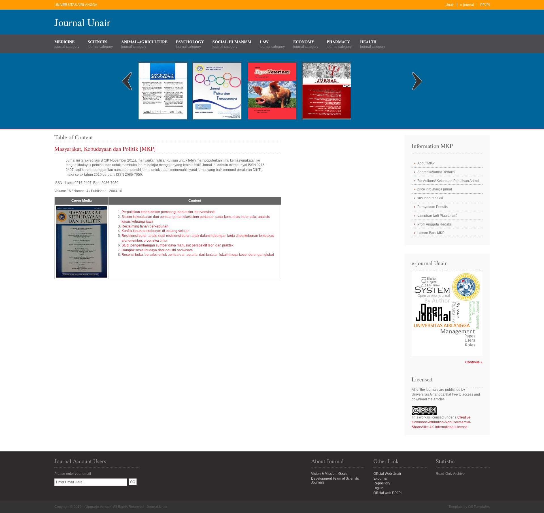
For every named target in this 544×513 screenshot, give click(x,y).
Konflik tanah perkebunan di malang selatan (156, 231)
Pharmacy (338, 42)
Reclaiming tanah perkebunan (145, 226)
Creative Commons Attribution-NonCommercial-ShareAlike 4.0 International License (441, 422)
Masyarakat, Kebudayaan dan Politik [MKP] (105, 149)
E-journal (380, 478)
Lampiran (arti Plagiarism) (437, 216)
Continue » (474, 362)
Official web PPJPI (387, 493)
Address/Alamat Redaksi (436, 172)
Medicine (64, 42)
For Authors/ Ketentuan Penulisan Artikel (448, 181)
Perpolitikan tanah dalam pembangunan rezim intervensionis (168, 212)
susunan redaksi (430, 198)
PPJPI (485, 5)
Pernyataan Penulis (432, 207)
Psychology (190, 42)
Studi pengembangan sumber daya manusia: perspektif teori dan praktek (177, 245)
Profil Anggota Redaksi (434, 224)
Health (368, 42)
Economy (303, 42)
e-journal (467, 5)
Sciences (97, 42)
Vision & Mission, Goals (329, 474)
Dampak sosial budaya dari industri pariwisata (157, 250)
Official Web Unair (387, 474)
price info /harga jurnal (434, 189)
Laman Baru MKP (431, 233)
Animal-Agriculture (144, 42)
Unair (449, 5)
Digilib (378, 488)
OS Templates (479, 507)
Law (264, 42)
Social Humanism (231, 42)
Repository (381, 483)
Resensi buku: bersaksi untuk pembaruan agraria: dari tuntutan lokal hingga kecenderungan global (198, 255)
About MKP (426, 163)
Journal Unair (82, 22)
